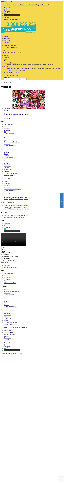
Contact (6, 340)
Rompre (6, 156)
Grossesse (7, 130)
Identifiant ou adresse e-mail (9, 256)
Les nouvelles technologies (12, 189)
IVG (5, 132)
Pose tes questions (10, 45)
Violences (7, 144)
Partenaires (7, 330)
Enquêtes (7, 57)
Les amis (6, 185)
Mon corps (7, 166)
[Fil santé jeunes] (11, 52)
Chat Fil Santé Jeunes (62, 200)
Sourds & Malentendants (12, 72)
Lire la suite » (8, 118)
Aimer (6, 154)
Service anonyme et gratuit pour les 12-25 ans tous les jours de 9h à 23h (26, 5)
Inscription (7, 265)
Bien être (7, 164)
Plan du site (7, 338)
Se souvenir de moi (8, 260)
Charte (6, 336)
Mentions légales (9, 334)
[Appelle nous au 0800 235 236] (19, 33)
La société (7, 187)
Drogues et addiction (10, 173)
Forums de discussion (10, 47)
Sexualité (7, 128)
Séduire (6, 152)
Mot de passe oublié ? (11, 267)
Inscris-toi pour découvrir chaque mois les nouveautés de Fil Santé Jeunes (16, 216)
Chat (5, 61)
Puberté (6, 168)
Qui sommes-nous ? (10, 332)
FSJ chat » (3, 50)
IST (5, 126)
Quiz (5, 59)
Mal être (6, 140)
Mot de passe (5, 258)
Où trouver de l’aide (10, 134)
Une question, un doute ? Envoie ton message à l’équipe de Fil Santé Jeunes (30, 65)
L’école (6, 181)
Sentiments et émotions (11, 142)
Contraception (8, 124)
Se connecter (4, 262)
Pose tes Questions (10, 63)
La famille (7, 183)
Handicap (7, 171)
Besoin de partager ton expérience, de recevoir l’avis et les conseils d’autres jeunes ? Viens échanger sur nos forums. (16, 207)
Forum (6, 66)
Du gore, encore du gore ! (16, 114)
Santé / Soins (8, 169)
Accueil (6, 55)
